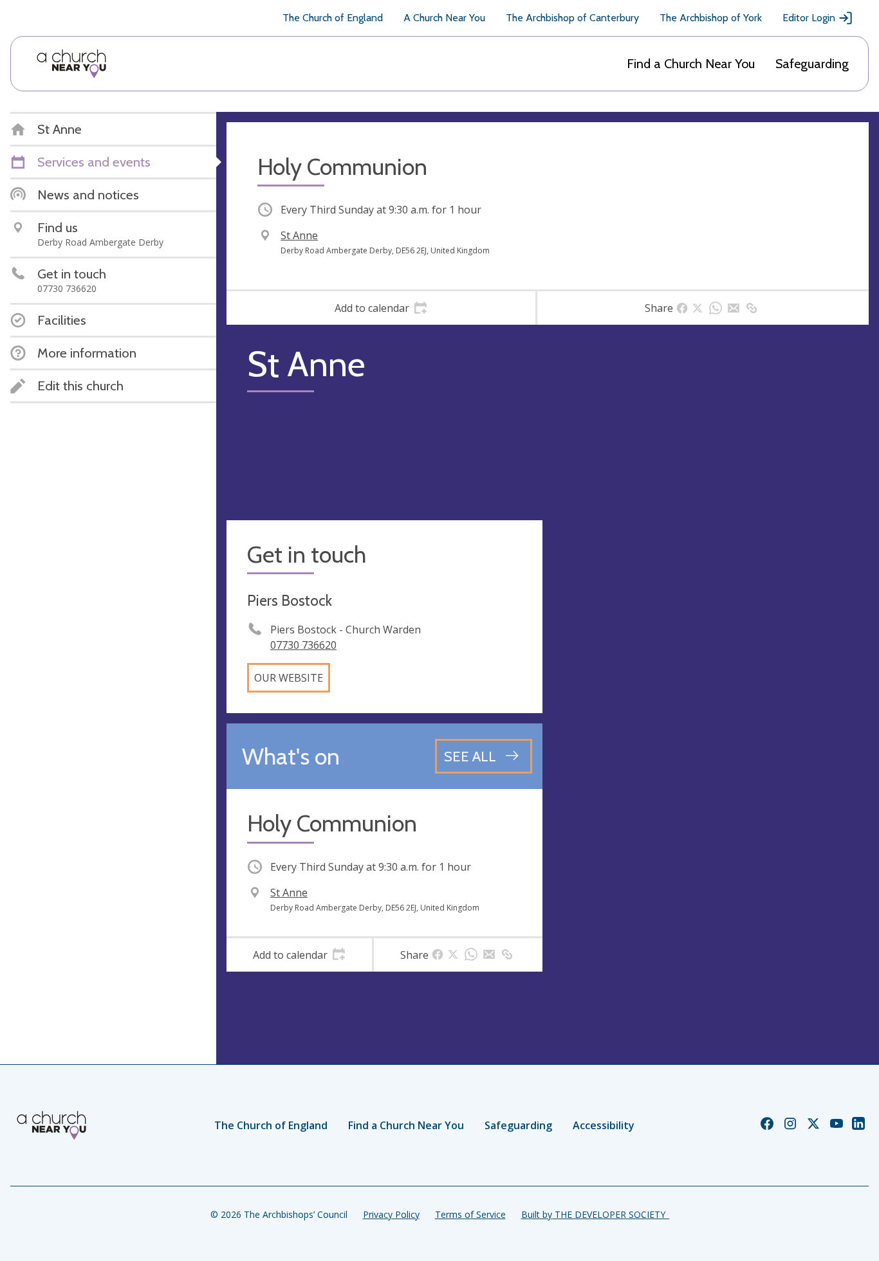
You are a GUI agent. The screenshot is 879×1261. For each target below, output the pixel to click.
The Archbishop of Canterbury (572, 18)
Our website (288, 678)
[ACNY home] (71, 64)
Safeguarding (812, 63)
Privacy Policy (391, 1214)
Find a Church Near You (691, 63)
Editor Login (808, 18)
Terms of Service (470, 1214)
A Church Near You (444, 18)
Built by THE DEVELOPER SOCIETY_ (595, 1214)
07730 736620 (303, 645)
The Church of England (332, 18)
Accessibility (603, 1125)
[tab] (381, 308)
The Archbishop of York (711, 18)
